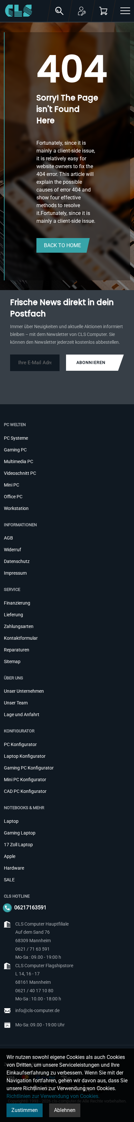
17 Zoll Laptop (18, 844)
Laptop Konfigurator (25, 756)
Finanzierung (17, 603)
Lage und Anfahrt (21, 714)
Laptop (11, 821)
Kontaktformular (21, 638)
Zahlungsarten (19, 626)
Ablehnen (64, 1110)
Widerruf (12, 549)
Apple (9, 856)
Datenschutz (17, 561)
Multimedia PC (18, 461)
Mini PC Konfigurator (25, 779)
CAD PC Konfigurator (25, 791)
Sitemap (12, 661)
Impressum (15, 573)
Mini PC (11, 485)
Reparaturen (16, 649)
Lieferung (13, 614)
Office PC (13, 496)
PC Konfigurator (20, 744)
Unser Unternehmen (24, 691)
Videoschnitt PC (20, 473)
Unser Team (16, 702)
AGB (8, 538)
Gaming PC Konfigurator (29, 767)
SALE (9, 879)
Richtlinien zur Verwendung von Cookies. (53, 1096)
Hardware (14, 868)
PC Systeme (16, 438)
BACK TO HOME (62, 245)
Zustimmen (24, 1110)
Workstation (16, 508)
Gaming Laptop (19, 832)
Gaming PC (15, 449)
